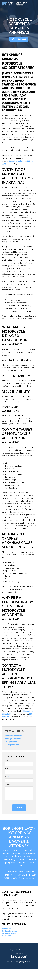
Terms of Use (10, 962)
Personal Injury (14, 731)
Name (7, 761)
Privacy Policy (20, 962)
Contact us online (16, 161)
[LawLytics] (19, 955)
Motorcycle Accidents (13, 739)
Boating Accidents (12, 745)
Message (8, 785)
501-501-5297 (6, 936)
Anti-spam (28, 962)
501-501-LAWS (20, 39)
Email (7, 777)
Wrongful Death (11, 742)
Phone (7, 769)
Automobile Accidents (13, 736)
